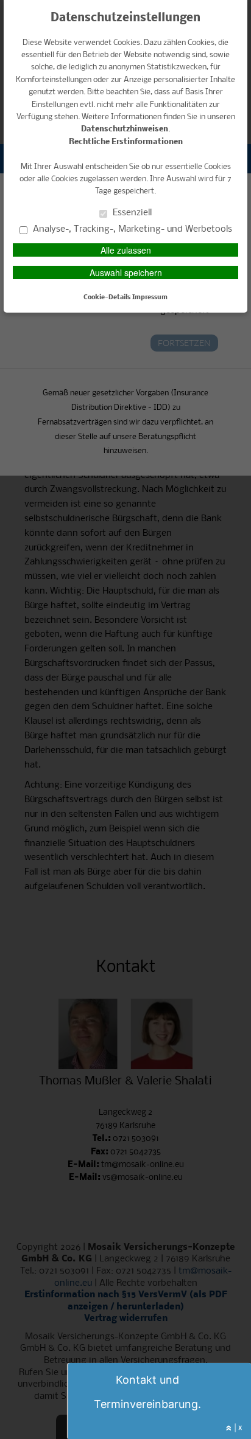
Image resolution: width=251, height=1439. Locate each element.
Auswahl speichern (126, 272)
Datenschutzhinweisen (124, 129)
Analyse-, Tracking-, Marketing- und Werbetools (131, 229)
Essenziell (131, 212)
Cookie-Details (106, 297)
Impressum (150, 297)
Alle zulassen (126, 250)
